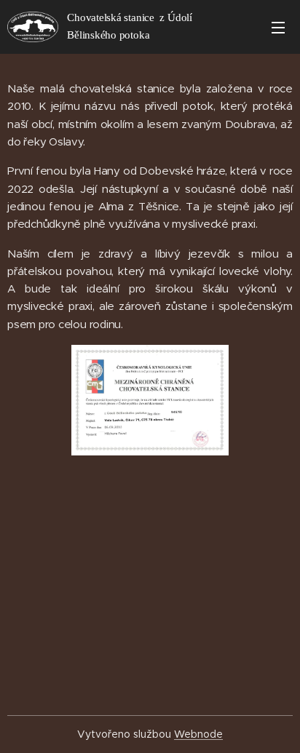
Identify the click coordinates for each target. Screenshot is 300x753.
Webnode (198, 734)
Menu (278, 26)
